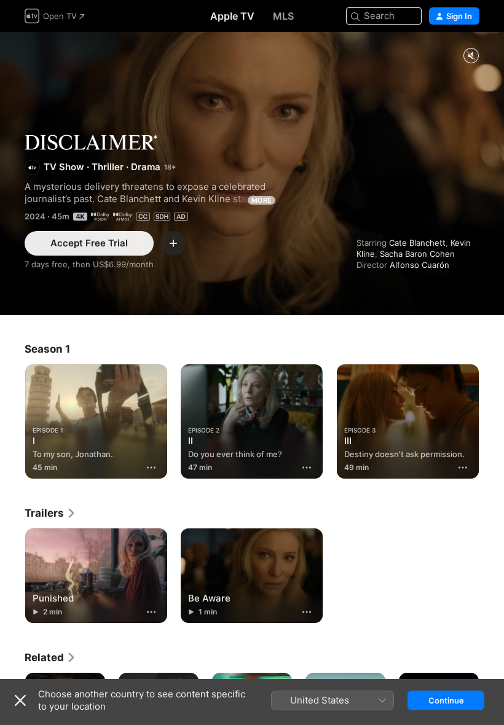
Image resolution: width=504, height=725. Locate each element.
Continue (446, 700)
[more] (151, 467)
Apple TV (232, 16)
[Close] (20, 700)
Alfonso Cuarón (419, 265)
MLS (283, 16)
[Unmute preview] (470, 56)
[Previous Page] (12, 419)
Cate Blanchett (417, 243)
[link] (50, 513)
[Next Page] (491, 419)
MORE (261, 200)
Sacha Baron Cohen (417, 254)
